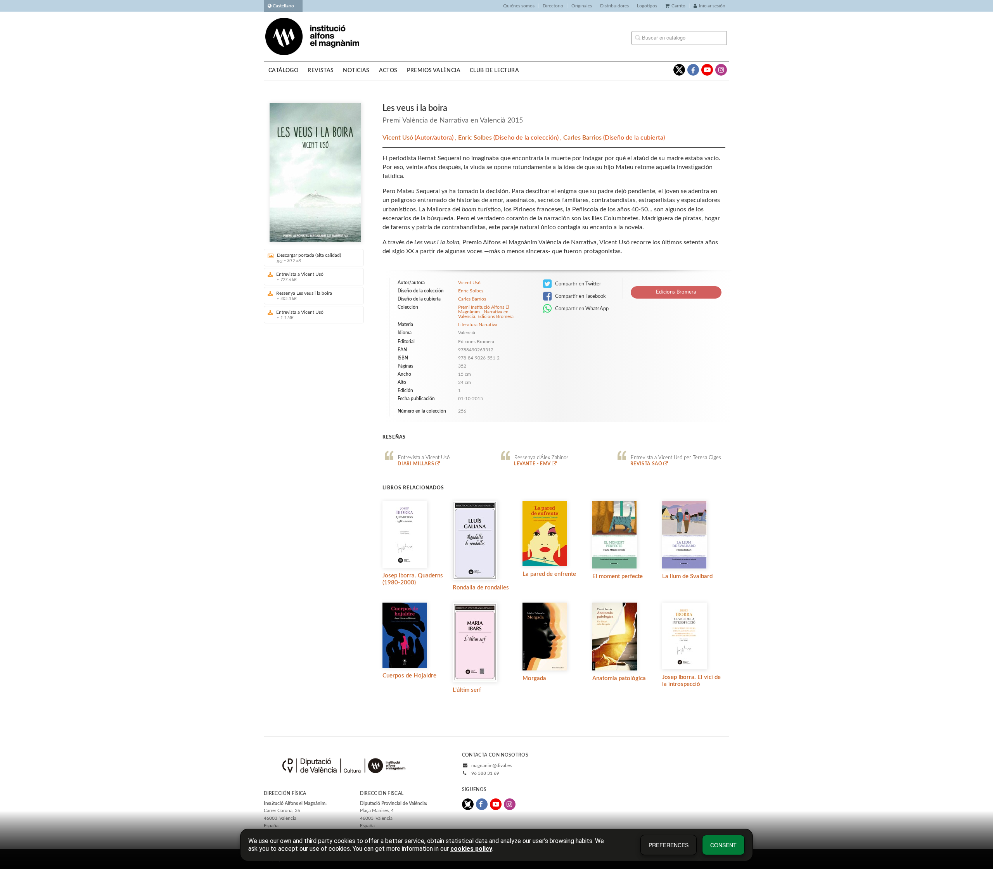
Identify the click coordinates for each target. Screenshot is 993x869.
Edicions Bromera (676, 292)
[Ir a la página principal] (312, 36)
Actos (388, 70)
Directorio (553, 5)
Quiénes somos (519, 5)
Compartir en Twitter (577, 284)
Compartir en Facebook (580, 296)
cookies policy (471, 848)
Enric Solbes (475, 138)
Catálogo (283, 70)
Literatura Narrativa (477, 324)
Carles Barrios (583, 138)
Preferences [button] (669, 845)
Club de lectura (494, 70)
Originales (581, 5)
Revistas (321, 70)
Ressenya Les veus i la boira (304, 296)
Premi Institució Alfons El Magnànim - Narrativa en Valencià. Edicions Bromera (486, 312)
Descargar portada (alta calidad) (309, 258)
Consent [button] (723, 845)
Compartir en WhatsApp (581, 308)
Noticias (356, 70)
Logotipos (647, 5)
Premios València (433, 70)
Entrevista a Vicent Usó (300, 277)
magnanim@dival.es (491, 765)
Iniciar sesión (712, 5)
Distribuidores (614, 5)
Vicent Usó (398, 138)
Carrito (678, 5)
